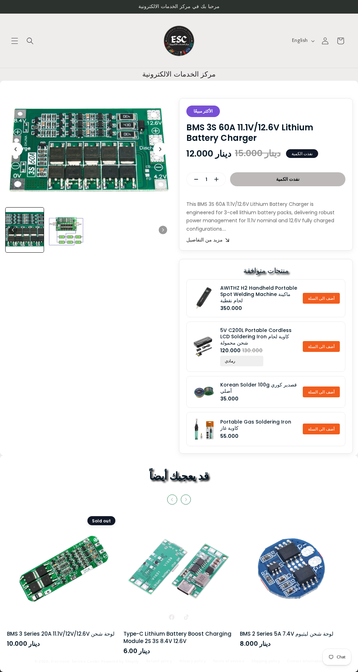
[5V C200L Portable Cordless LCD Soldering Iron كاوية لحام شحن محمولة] (203, 346)
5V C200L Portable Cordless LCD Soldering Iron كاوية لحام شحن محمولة (256, 336)
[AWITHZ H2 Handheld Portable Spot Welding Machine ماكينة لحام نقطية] (203, 298)
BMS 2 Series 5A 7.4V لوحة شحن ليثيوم (287, 633)
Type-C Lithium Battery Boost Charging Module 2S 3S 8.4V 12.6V (177, 637)
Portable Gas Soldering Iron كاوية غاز (255, 425)
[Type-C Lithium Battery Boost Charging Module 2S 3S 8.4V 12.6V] (179, 571)
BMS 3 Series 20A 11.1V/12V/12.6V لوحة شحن (61, 633)
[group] (24, 230)
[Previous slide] (172, 499)
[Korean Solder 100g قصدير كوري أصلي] (203, 392)
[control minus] (193, 179)
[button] (14, 41)
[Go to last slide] (16, 149)
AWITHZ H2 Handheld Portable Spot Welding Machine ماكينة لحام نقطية (258, 294)
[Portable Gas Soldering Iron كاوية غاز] (203, 429)
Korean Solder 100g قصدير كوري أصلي (258, 388)
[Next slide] (160, 149)
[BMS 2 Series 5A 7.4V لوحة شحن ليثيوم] (295, 571)
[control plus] (219, 179)
